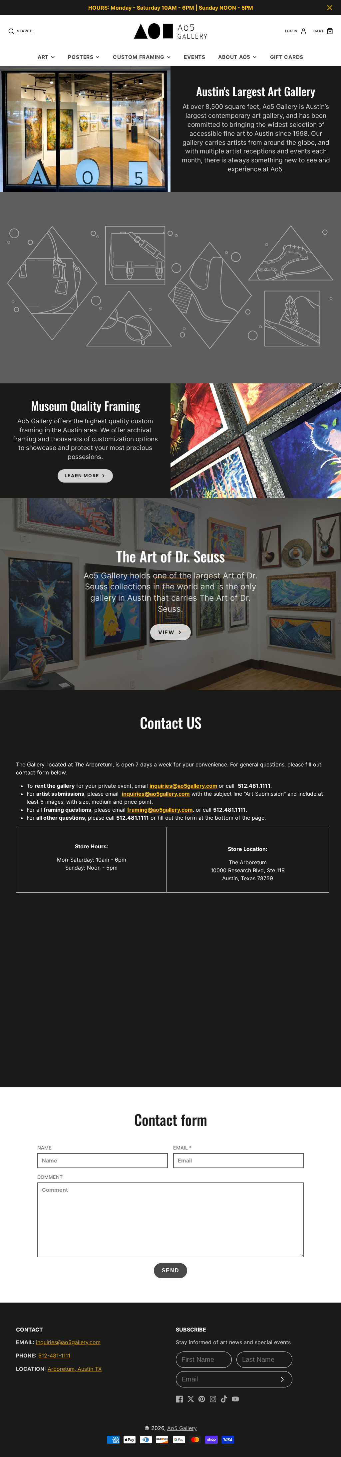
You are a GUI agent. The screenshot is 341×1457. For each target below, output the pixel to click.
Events (194, 57)
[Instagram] (213, 1399)
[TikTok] (224, 1399)
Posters (80, 57)
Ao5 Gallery (182, 1428)
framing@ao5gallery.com (160, 809)
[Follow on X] (190, 1399)
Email (182, 1147)
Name (44, 1147)
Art (43, 57)
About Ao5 (234, 57)
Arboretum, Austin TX (75, 1368)
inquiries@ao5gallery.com (183, 785)
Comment (50, 1177)
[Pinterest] (201, 1399)
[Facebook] (179, 1399)
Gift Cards (287, 57)
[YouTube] (235, 1399)
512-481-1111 (54, 1355)
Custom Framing (139, 57)
